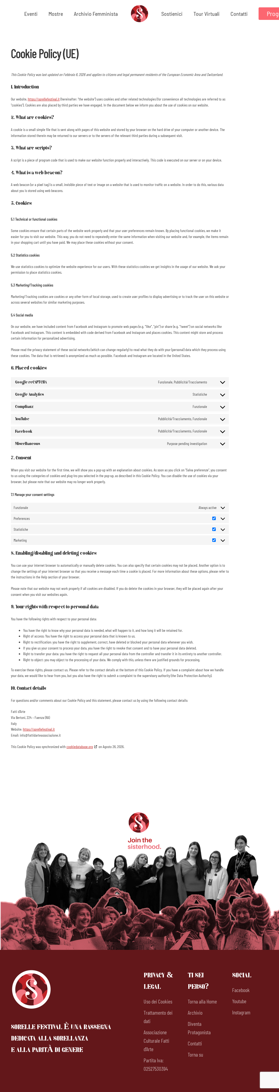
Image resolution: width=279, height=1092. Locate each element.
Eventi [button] (31, 13)
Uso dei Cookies (158, 1001)
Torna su (195, 1054)
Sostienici (172, 13)
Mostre (55, 13)
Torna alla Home (202, 1001)
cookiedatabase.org (79, 746)
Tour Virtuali (206, 13)
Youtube (239, 1001)
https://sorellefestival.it (44, 99)
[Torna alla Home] (139, 14)
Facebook (241, 990)
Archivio (195, 1012)
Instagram (241, 1012)
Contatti (239, 13)
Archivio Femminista (96, 13)
